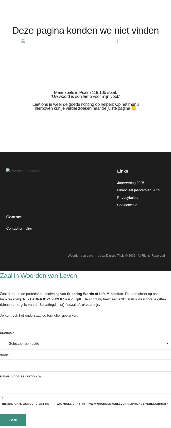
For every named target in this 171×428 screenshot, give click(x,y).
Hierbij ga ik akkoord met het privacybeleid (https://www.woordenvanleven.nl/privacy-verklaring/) (85, 403)
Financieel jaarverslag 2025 (138, 190)
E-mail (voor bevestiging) (21, 376)
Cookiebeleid (127, 205)
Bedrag (7, 332)
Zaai (13, 420)
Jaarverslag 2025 (130, 183)
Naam (5, 354)
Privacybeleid (127, 198)
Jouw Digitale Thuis (111, 255)
